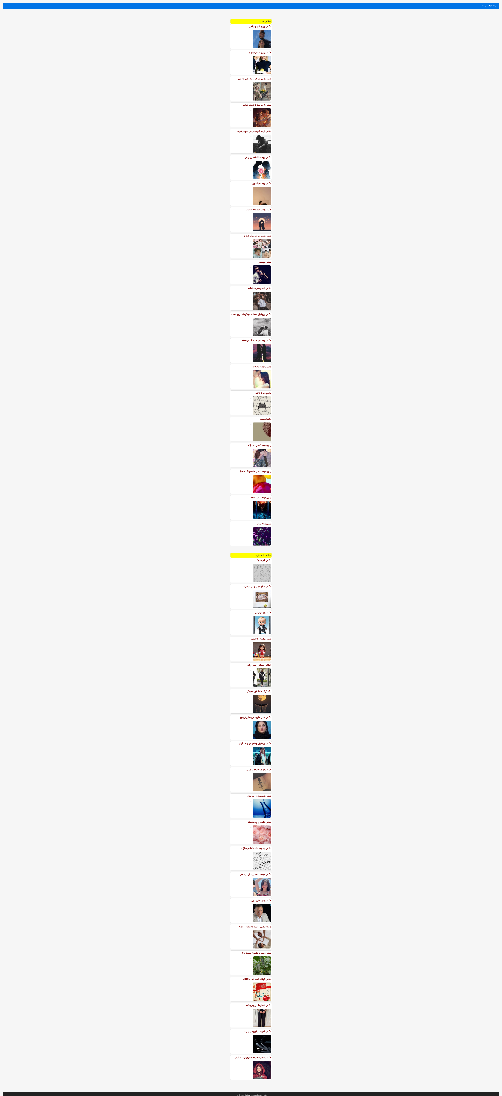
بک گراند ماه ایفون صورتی (259, 691)
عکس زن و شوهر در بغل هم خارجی (254, 79)
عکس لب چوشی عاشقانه (259, 288)
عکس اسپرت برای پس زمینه (257, 1031)
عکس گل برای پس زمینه (259, 822)
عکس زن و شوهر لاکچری (259, 52)
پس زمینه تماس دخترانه (259, 445)
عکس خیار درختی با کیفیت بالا (256, 953)
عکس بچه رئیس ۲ (262, 612)
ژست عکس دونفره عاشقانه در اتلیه (255, 927)
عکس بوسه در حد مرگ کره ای (257, 236)
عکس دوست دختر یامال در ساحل (255, 874)
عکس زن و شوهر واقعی (260, 26)
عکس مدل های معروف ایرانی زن (255, 717)
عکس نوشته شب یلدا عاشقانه (257, 979)
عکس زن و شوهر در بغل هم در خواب (254, 131)
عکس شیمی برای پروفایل (259, 796)
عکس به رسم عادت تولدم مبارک (256, 848)
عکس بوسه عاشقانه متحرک (258, 210)
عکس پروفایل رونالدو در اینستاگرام (255, 743)
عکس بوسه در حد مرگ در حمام (256, 340)
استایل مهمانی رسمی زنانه (259, 665)
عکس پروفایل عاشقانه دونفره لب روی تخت (251, 314)
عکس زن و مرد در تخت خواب (257, 105)
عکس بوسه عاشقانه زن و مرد (257, 157)
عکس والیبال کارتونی (261, 639)
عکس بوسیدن (264, 262)
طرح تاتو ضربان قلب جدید (258, 770)
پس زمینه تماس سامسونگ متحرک (255, 471)
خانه (495, 5)
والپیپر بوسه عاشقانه (262, 367)
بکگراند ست (265, 419)
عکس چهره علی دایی (261, 900)
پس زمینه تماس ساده (261, 497)
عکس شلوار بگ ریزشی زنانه (258, 1005)
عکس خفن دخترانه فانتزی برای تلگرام (253, 1057)
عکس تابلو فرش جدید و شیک (257, 586)
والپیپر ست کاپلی (263, 393)
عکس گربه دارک (263, 560)
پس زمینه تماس (263, 524)
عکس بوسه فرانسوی (261, 183)
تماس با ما (487, 5)
